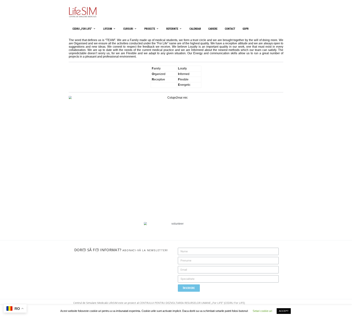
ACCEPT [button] (284, 311)
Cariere (212, 28)
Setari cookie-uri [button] (262, 310)
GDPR (246, 28)
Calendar (195, 28)
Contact (230, 28)
